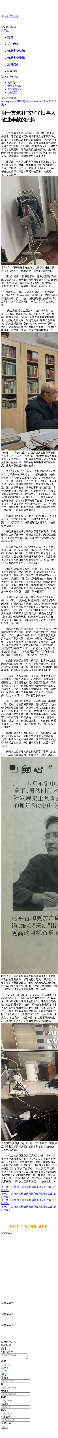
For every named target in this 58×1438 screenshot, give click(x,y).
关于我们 (13, 44)
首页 (10, 37)
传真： (5, 1390)
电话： (5, 1384)
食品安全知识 (16, 51)
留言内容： (8, 1351)
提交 (4, 1426)
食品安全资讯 (16, 57)
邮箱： (5, 1397)
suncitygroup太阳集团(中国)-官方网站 (21, 101)
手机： (5, 1377)
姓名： (5, 1361)
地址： (5, 1403)
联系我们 (13, 64)
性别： (5, 1367)
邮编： (5, 1410)
